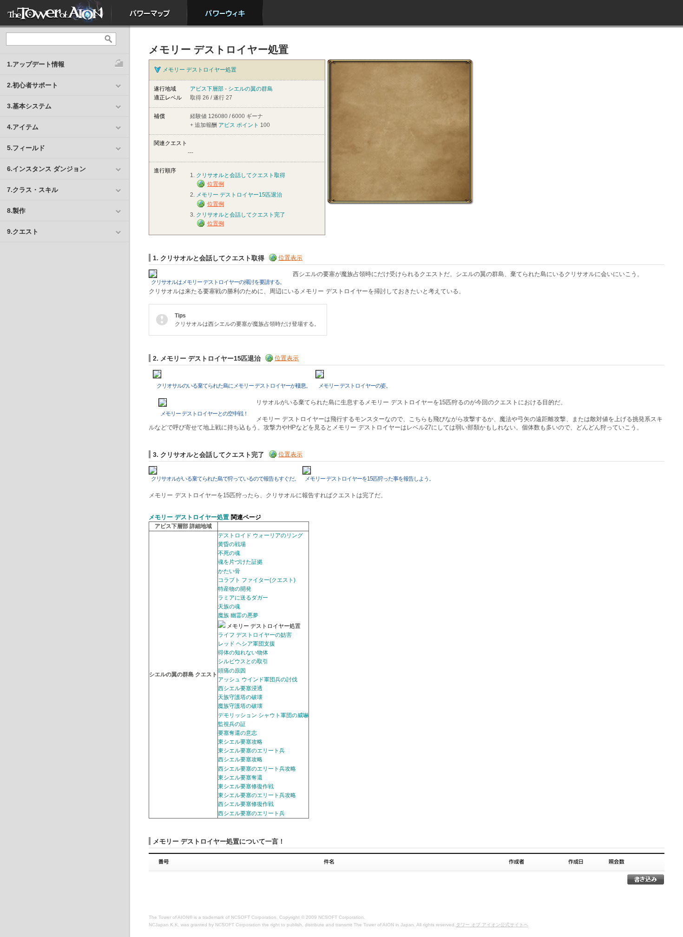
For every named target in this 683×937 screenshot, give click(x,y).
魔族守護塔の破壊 (240, 706)
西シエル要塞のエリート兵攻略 (257, 768)
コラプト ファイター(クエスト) (257, 580)
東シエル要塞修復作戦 (246, 786)
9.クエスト (23, 231)
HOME (56, 13)
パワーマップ (149, 13)
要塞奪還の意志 (237, 733)
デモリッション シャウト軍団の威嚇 (263, 715)
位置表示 (290, 257)
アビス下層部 (206, 89)
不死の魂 (229, 553)
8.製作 (16, 210)
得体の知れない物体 (243, 652)
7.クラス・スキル (32, 189)
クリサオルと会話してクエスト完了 (240, 214)
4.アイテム (23, 127)
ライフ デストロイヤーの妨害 (255, 635)
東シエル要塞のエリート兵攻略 (257, 795)
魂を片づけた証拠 (240, 562)
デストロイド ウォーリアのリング (260, 535)
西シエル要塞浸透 (240, 688)
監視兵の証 (232, 724)
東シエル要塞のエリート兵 (251, 750)
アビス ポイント (238, 125)
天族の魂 (229, 606)
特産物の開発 (234, 589)
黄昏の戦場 (232, 544)
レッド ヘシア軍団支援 (246, 643)
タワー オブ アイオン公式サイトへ (492, 924)
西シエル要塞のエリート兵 (251, 813)
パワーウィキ (225, 13)
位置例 (215, 184)
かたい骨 (229, 571)
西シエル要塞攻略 (240, 759)
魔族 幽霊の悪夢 (238, 615)
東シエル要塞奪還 (240, 777)
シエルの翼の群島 (250, 89)
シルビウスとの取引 (243, 661)
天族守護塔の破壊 (240, 697)
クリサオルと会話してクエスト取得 (240, 175)
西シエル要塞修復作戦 (246, 804)
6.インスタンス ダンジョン (46, 168)
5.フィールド (26, 148)
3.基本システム (29, 106)
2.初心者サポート (32, 85)
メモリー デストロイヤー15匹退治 (239, 194)
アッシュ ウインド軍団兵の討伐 (257, 679)
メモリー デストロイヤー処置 (199, 69)
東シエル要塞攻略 (240, 742)
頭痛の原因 (232, 670)
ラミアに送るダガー (243, 597)
